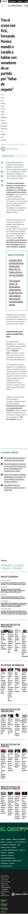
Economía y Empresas (8, 845)
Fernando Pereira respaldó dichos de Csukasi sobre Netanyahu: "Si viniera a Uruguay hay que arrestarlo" (13, 583)
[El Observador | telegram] (22, 836)
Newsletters (16, 861)
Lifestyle (22, 850)
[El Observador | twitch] (26, 836)
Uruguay (4, 1)
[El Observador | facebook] (19, 830)
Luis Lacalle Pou (18, 565)
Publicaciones (6, 861)
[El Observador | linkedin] (22, 833)
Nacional (9, 842)
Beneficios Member (18, 839)
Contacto (3, 911)
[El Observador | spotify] (26, 833)
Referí (3, 842)
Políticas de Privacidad (4, 904)
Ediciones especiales (8, 858)
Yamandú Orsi (6, 568)
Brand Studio (5, 847)
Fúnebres (10, 853)
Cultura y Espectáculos (9, 850)
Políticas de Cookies (4, 900)
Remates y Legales (7, 855)
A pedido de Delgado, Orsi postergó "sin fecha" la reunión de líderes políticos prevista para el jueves (13, 597)
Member (8, 839)
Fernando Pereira (7, 565)
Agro (19, 845)
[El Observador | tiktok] (19, 833)
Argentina (4, 863)
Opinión (3, 853)
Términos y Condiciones (4, 908)
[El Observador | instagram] (23, 830)
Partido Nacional (17, 568)
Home (3, 839)
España (12, 863)
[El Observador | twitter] (16, 830)
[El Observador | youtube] (26, 830)
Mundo (13, 847)
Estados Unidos (6, 866)
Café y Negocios (20, 842)
